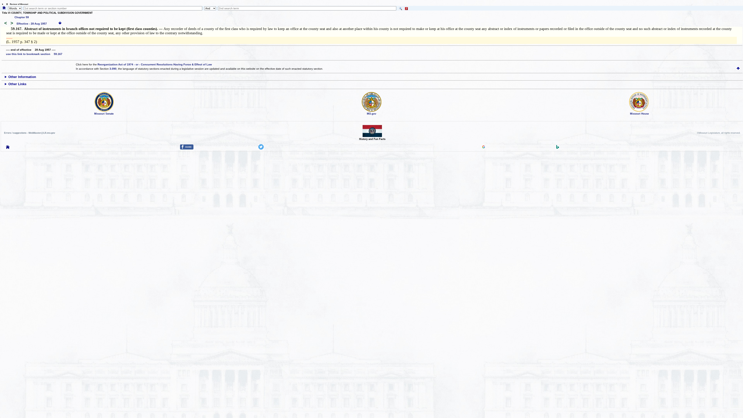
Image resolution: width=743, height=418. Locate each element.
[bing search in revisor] (557, 147)
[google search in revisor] (483, 147)
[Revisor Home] (8, 147)
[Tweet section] (261, 148)
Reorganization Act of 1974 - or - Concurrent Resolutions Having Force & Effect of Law (155, 64)
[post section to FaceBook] (186, 148)
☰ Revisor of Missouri (16, 4)
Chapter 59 (22, 17)
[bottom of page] (60, 23)
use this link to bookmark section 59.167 (34, 54)
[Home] (4, 8)
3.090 (113, 68)
